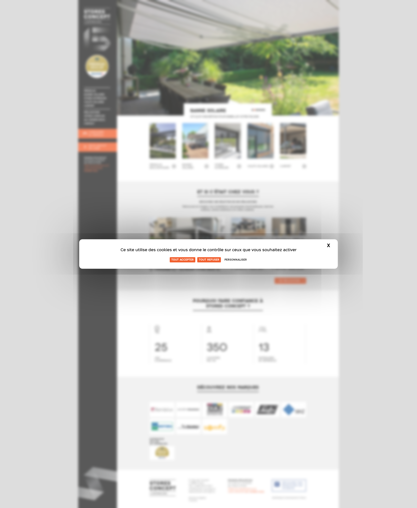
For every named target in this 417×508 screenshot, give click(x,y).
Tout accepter (182, 259)
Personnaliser (235, 259)
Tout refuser (209, 259)
